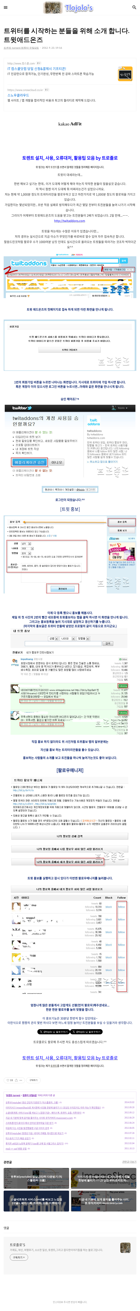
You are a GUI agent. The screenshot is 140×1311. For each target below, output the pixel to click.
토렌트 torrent (13, 1095)
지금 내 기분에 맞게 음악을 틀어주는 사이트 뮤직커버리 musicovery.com (39, 1118)
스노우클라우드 (18, 95)
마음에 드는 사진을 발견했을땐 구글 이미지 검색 (27, 1128)
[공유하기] (16, 1080)
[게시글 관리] (21, 1080)
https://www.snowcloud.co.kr (25, 89)
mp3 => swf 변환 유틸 (16, 1148)
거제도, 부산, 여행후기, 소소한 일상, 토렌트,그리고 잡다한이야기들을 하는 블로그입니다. (56, 1250)
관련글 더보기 (129, 1162)
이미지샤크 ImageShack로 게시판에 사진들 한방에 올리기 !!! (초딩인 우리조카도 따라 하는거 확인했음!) (53, 1107)
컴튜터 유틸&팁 (30, 1095)
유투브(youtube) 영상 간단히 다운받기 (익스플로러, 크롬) (32, 1102)
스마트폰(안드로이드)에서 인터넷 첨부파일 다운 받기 (29, 1123)
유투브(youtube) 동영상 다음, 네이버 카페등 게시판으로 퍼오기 (34, 1133)
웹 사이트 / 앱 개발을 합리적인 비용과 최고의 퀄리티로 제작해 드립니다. (51, 100)
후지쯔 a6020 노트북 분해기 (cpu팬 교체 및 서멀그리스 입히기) (35, 1143)
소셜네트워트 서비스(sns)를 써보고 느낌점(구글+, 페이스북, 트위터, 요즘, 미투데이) (43, 1112)
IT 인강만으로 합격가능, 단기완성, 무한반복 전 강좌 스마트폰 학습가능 (50, 73)
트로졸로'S (17, 1245)
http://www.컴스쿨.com (21, 63)
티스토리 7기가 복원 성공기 (18, 1138)
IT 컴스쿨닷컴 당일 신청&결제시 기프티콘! (36, 69)
